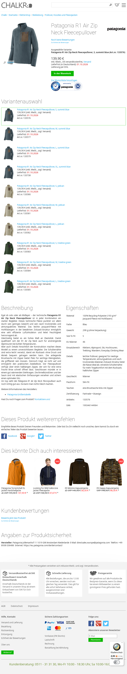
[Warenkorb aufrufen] (117, 4)
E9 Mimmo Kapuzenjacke (77, 489)
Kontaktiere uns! (42, 399)
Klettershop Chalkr (16, 5)
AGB (3, 606)
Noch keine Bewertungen (63, 39)
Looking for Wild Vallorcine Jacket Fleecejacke (45, 490)
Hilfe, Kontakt (8, 616)
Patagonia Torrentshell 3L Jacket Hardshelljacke (14, 490)
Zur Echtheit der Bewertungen (60, 42)
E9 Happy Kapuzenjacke (108, 489)
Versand (87, 61)
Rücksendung (7, 630)
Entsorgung (6, 634)
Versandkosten (91, 565)
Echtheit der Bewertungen (13, 638)
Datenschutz (17, 606)
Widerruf (7, 652)
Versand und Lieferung (11, 622)
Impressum (33, 606)
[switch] (117, 662)
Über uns (5, 644)
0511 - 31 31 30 (45, 664)
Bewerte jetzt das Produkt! (13, 518)
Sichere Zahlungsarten (56, 616)
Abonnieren (96, 640)
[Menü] (122, 643)
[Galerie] (23, 66)
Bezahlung (6, 626)
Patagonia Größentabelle (19, 394)
